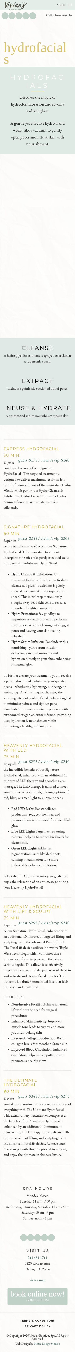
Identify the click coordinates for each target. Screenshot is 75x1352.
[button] (64, 5)
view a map (37, 1280)
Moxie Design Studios (47, 1344)
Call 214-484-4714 (59, 15)
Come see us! (37, 1296)
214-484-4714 (37, 1257)
